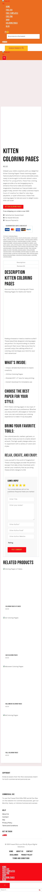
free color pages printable (30, 244)
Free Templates (12, 13)
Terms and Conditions (10, 826)
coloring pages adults (31, 239)
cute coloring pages (16, 244)
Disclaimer (14, 855)
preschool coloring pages (23, 255)
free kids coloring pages (19, 249)
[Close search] (5, 885)
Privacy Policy (7, 823)
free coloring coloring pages (26, 246)
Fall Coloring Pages (11, 753)
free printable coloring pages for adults (23, 251)
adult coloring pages (12, 237)
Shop (8, 20)
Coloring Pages (12, 23)
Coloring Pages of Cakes (13, 606)
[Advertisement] (21, 82)
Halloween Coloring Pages (13, 704)
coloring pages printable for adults (23, 243)
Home (8, 6)
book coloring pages (24, 237)
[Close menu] (0, 864)
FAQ (3, 820)
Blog (8, 26)
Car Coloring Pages (11, 655)
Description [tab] (21, 262)
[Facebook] (3, 42)
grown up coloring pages (19, 253)
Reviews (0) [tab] (21, 266)
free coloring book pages (10, 246)
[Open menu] (4, 58)
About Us (5, 814)
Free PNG (9, 16)
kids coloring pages (32, 253)
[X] (4, 835)
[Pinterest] (6, 42)
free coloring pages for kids (20, 248)
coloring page (11, 239)
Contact (5, 817)
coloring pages (20, 239)
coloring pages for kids (24, 241)
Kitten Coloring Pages (13, 207)
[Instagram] (5, 42)
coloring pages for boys (10, 241)
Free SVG (9, 10)
